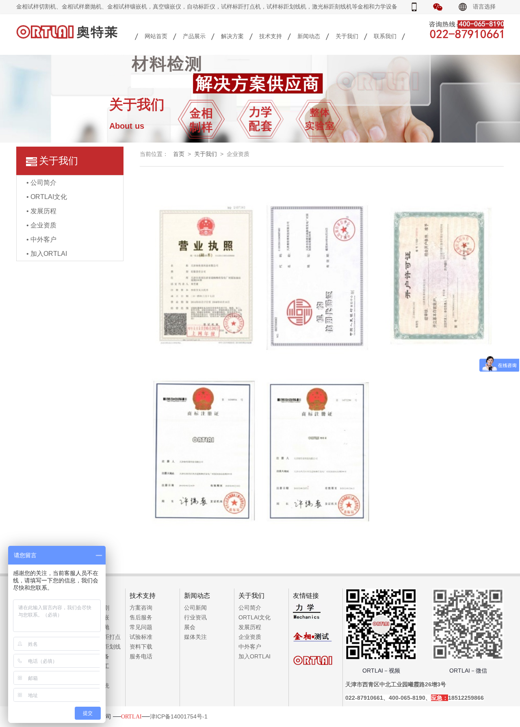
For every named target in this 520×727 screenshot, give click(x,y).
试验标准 (141, 637)
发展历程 (249, 627)
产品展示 (194, 36)
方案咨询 (141, 607)
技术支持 (270, 36)
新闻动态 (308, 36)
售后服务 (141, 617)
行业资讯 (195, 617)
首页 (178, 154)
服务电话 (141, 656)
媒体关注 (195, 637)
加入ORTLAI (254, 656)
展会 (189, 627)
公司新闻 (195, 607)
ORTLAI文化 (254, 617)
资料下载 (141, 646)
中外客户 (249, 646)
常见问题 (141, 627)
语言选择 (484, 6)
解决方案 (232, 36)
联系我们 (385, 36)
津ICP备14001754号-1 (179, 716)
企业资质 (249, 637)
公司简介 (249, 607)
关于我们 (347, 36)
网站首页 (156, 36)
